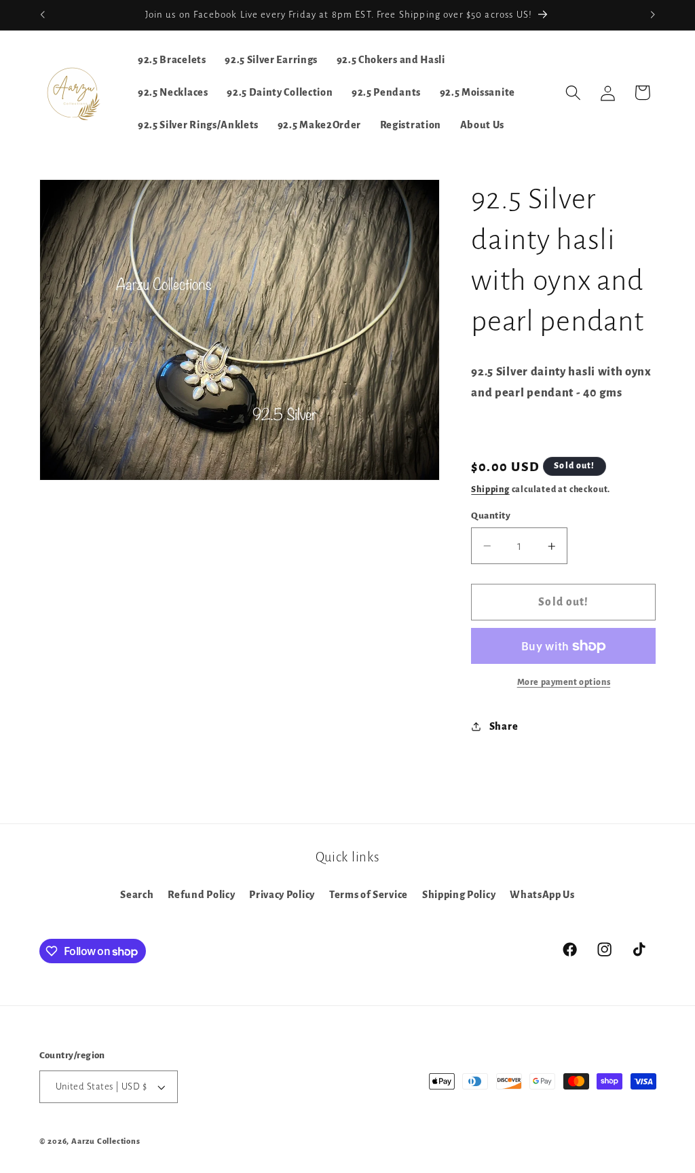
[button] (573, 92)
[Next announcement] (653, 15)
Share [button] (503, 726)
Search (136, 894)
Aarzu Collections (105, 1141)
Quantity (490, 515)
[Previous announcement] (42, 15)
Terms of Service (368, 894)
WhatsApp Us (542, 894)
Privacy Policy (282, 894)
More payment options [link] (564, 682)
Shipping (490, 489)
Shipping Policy (458, 894)
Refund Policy (201, 894)
